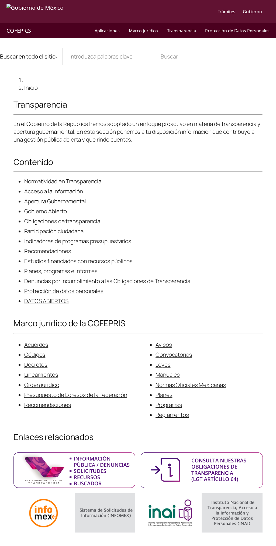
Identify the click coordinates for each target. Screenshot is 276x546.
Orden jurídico (41, 385)
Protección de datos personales (64, 291)
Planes (164, 395)
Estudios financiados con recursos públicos (78, 261)
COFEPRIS (18, 30)
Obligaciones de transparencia (62, 221)
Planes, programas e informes (61, 271)
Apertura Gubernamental (55, 201)
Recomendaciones (47, 251)
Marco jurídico (143, 31)
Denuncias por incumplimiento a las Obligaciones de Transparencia (107, 281)
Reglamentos (172, 414)
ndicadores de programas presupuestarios (78, 241)
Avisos (164, 344)
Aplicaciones (107, 31)
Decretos (35, 364)
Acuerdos (36, 344)
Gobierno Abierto (45, 211)
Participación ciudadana (54, 231)
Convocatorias (174, 354)
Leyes (163, 364)
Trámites (226, 11)
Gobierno (252, 11)
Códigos (34, 354)
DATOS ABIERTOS (46, 301)
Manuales (168, 374)
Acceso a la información (53, 191)
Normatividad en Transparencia (62, 181)
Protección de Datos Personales (237, 31)
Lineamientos (41, 374)
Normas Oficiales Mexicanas (191, 385)
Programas (169, 404)
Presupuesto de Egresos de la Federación (75, 395)
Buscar (169, 56)
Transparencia (181, 31)
